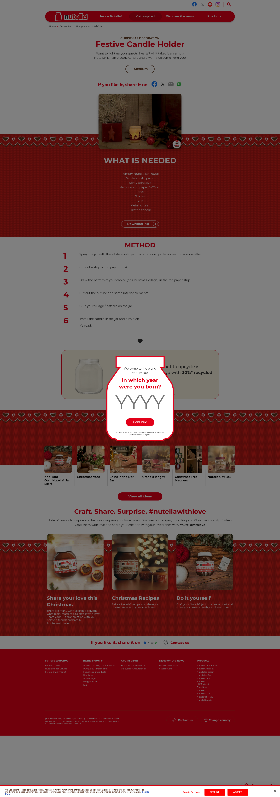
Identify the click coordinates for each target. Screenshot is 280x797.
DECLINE (215, 792)
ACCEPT (237, 792)
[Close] (274, 791)
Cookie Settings (191, 792)
